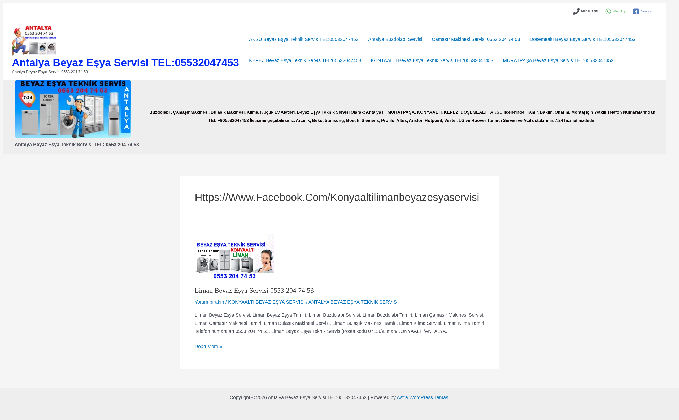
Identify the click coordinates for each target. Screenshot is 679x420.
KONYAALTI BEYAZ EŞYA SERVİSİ (266, 302)
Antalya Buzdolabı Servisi (395, 39)
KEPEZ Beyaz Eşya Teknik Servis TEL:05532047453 (305, 60)
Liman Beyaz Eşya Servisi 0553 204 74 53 (254, 290)
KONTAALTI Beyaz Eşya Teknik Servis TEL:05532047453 (432, 60)
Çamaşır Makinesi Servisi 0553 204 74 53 (476, 39)
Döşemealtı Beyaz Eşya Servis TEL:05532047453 (583, 39)
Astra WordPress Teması (423, 397)
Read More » (208, 347)
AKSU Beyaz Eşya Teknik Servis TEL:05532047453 (304, 39)
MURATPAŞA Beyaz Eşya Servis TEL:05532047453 (558, 60)
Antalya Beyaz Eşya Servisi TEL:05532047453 (125, 62)
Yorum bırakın (209, 302)
